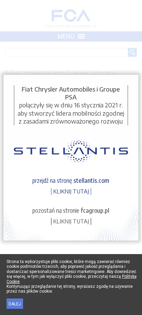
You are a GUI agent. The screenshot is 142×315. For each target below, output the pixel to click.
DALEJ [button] (15, 304)
